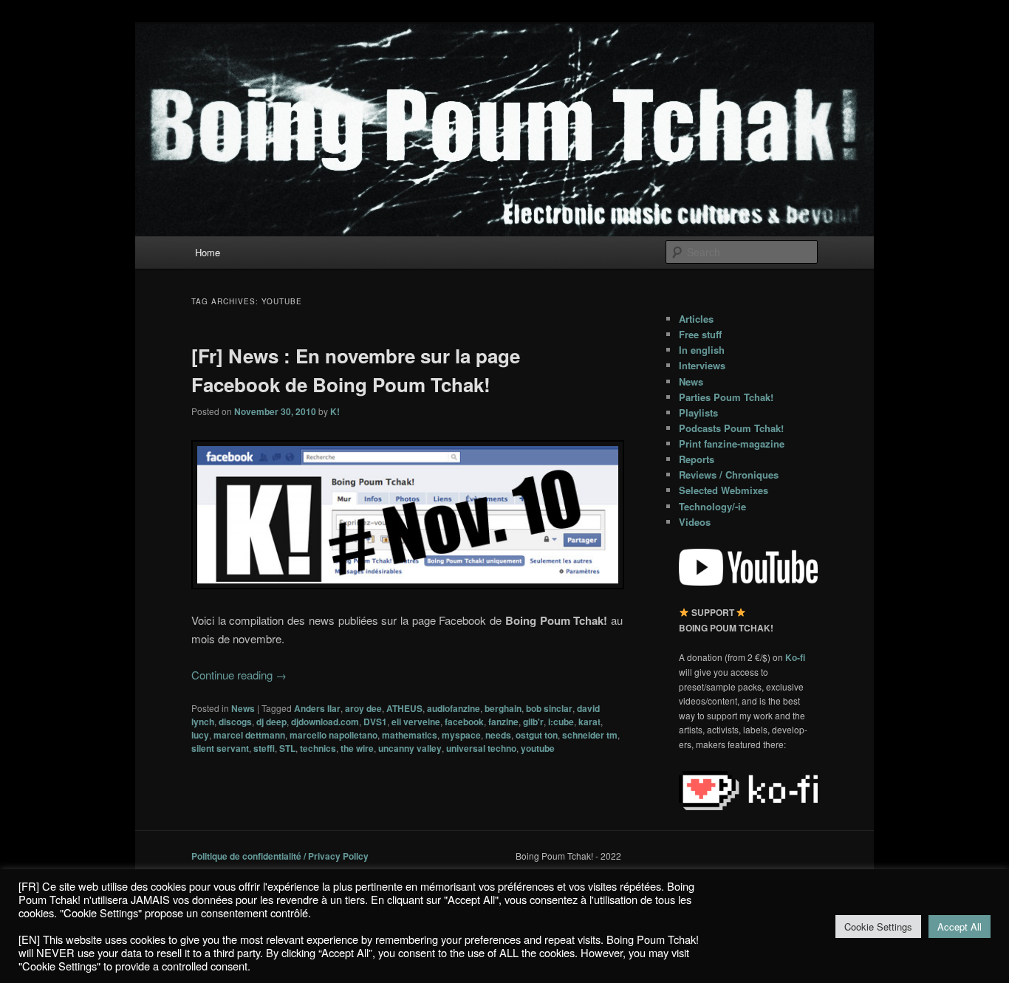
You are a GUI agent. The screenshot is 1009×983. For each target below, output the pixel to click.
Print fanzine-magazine (731, 443)
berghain (503, 708)
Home (207, 252)
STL (287, 748)
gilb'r (533, 721)
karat (589, 721)
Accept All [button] (959, 926)
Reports (696, 459)
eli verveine (415, 721)
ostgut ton (537, 734)
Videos (695, 522)
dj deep (271, 721)
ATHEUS (404, 708)
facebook (464, 721)
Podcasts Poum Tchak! (731, 428)
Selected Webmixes (723, 490)
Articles (696, 319)
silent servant (220, 748)
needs (498, 734)
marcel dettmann (249, 734)
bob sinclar (549, 708)
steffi (264, 748)
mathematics (409, 734)
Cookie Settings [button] (878, 926)
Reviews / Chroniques (729, 474)
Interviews (702, 365)
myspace (461, 734)
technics (318, 748)
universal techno (481, 748)
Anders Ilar (317, 708)
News (243, 708)
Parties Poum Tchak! (726, 397)
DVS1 (375, 721)
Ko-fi (795, 657)
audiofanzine (453, 708)
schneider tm (590, 734)
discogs (235, 721)
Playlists (698, 412)
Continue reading (239, 674)
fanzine (503, 721)
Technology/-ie (712, 506)
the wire (357, 748)
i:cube (561, 721)
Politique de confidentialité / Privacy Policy (280, 856)
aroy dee (363, 708)
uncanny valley (410, 748)
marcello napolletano (333, 734)
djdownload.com (325, 721)
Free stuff (700, 334)
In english (702, 350)
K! (335, 411)
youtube (538, 748)
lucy (200, 734)
